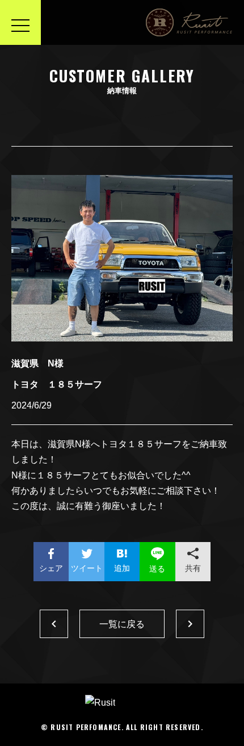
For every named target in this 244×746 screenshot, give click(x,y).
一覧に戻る (122, 624)
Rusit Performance (189, 22)
